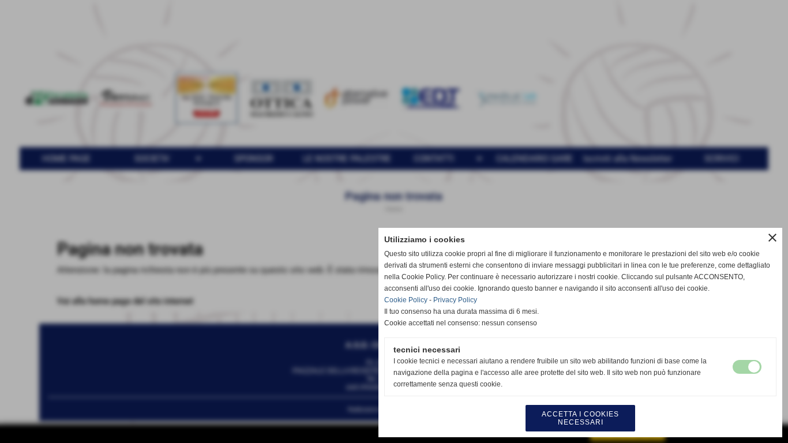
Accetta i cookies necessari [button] (580, 418)
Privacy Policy (455, 300)
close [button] (772, 238)
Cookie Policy (405, 300)
